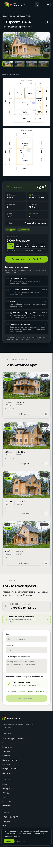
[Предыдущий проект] (41, 22)
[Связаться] (37, 4)
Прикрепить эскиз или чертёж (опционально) (24, 677)
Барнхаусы (7, 747)
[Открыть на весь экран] (26, 45)
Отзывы (5, 793)
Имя (7, 634)
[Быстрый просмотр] (46, 414)
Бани (4, 743)
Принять (9, 841)
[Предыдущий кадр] (6, 46)
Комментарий (18, 657)
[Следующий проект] (48, 22)
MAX (4, 826)
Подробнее (21, 841)
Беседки (6, 756)
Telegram (6, 821)
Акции (5, 797)
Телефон (9, 645)
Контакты (6, 801)
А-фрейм (6, 751)
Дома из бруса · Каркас (12, 738)
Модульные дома (10, 769)
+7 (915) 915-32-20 (10, 817)
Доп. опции (7, 773)
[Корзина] (42, 4)
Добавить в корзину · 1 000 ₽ (25, 259)
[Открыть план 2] (26, 152)
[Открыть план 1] (26, 102)
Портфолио (7, 788)
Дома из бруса (8, 16)
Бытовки (6, 764)
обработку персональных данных (32, 692)
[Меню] (48, 4)
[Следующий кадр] (46, 46)
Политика (6, 806)
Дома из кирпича (9, 760)
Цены (4, 784)
